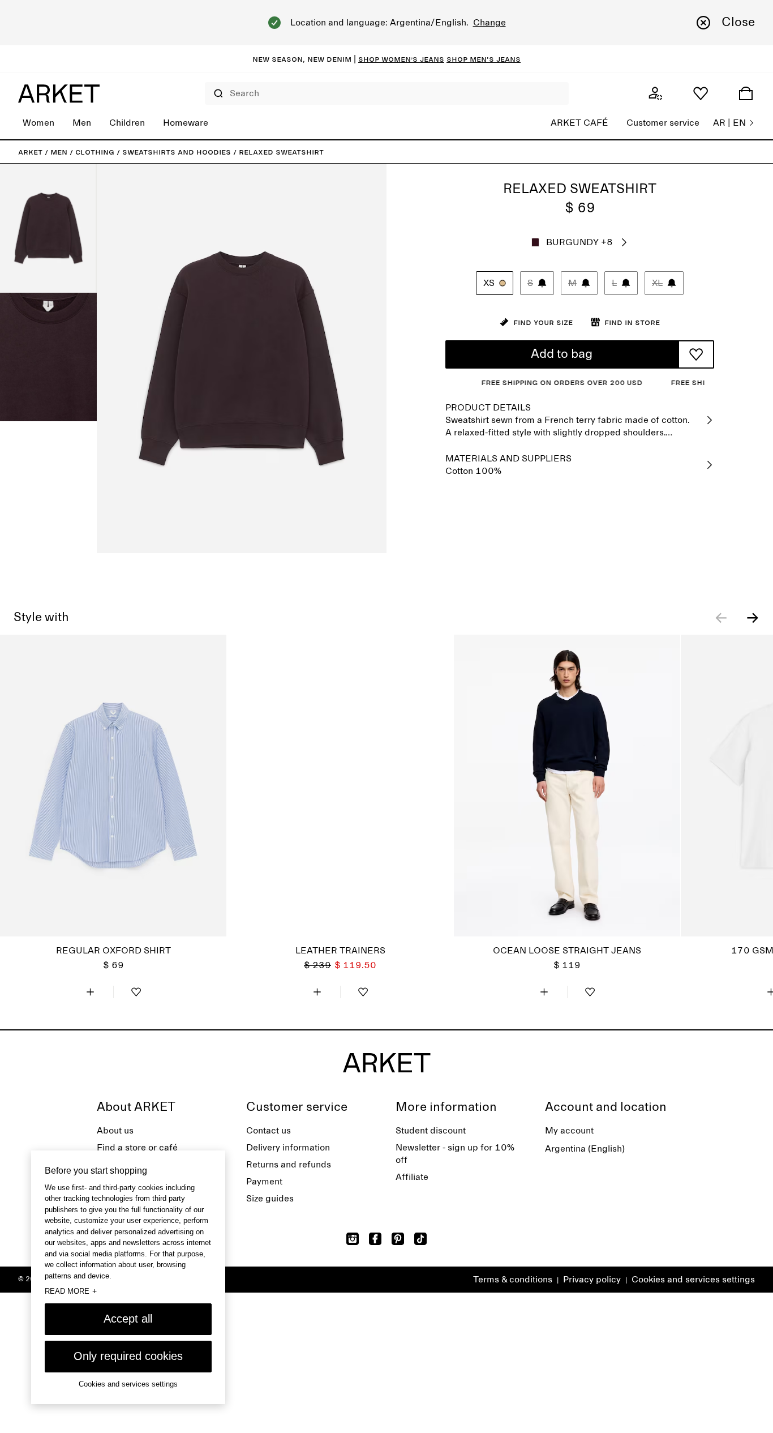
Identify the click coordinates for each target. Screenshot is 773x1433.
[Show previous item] (721, 618)
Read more (71, 1291)
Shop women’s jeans (401, 58)
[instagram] (352, 1239)
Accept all (128, 1318)
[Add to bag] (90, 992)
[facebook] (375, 1239)
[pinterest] (398, 1239)
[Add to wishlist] (696, 354)
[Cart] (746, 93)
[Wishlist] (701, 93)
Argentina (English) (585, 1148)
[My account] (655, 93)
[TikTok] (420, 1239)
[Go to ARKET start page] (59, 93)
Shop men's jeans (483, 58)
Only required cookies (128, 1356)
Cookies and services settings (693, 1279)
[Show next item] (752, 618)
